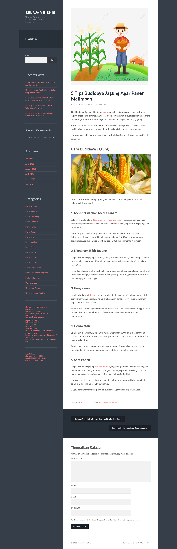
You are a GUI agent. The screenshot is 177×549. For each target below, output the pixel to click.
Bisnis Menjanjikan (32, 242)
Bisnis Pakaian (31, 252)
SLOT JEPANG (31, 328)
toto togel (92, 295)
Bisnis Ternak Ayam (33, 267)
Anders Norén (137, 543)
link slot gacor (30, 315)
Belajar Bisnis (40, 12)
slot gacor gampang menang (36, 307)
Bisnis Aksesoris (31, 206)
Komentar (76, 459)
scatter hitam (30, 324)
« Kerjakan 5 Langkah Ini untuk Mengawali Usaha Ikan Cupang (97, 419)
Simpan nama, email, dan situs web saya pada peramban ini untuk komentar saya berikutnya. (106, 520)
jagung (106, 112)
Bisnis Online (30, 247)
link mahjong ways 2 (33, 311)
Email (74, 497)
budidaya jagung (105, 402)
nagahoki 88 (30, 354)
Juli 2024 (29, 184)
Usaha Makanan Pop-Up (35, 293)
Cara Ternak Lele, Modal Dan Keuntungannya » (129, 428)
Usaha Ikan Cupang (33, 288)
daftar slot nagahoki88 (34, 360)
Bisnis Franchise (31, 222)
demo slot (29, 309)
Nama (74, 486)
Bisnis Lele (29, 237)
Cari (27, 55)
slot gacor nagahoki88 (34, 356)
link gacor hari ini (32, 322)
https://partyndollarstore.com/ (37, 313)
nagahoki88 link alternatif (35, 358)
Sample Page (31, 39)
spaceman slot (31, 320)
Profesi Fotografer (32, 278)
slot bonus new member (34, 318)
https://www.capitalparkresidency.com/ (41, 335)
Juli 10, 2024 (77, 104)
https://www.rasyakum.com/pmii (107, 219)
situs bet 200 (30, 326)
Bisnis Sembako (31, 257)
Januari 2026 (30, 169)
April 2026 (29, 164)
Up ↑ (149, 543)
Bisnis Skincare (31, 262)
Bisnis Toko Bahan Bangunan (36, 273)
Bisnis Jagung (30, 227)
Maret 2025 (30, 179)
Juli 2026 (29, 159)
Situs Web (75, 508)
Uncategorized (31, 283)
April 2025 (29, 174)
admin (88, 104)
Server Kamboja (102, 366)
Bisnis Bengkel (31, 211)
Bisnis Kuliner (30, 232)
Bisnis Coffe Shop (32, 216)
